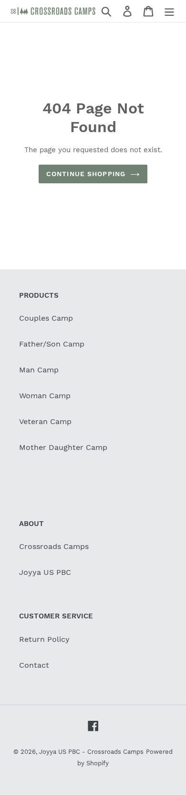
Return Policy (44, 639)
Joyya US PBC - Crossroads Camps (91, 751)
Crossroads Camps (54, 546)
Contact (34, 665)
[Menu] (169, 11)
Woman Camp (45, 395)
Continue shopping (85, 174)
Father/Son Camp (51, 343)
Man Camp (39, 369)
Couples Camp (46, 318)
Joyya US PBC (45, 572)
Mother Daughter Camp (63, 447)
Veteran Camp (45, 421)
